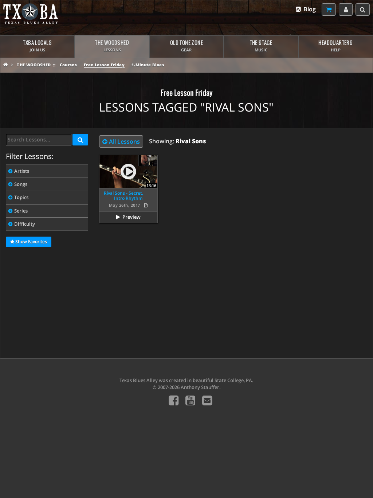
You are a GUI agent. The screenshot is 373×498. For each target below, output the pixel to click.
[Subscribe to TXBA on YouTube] (190, 400)
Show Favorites (30, 241)
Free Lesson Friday (104, 64)
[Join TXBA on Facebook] (173, 400)
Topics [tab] (21, 197)
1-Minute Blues (147, 64)
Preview (131, 217)
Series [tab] (21, 210)
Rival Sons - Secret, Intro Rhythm (123, 195)
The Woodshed (34, 64)
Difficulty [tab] (24, 224)
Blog (309, 9)
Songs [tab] (20, 184)
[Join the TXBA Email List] (207, 400)
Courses (68, 64)
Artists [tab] (21, 171)
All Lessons (123, 141)
